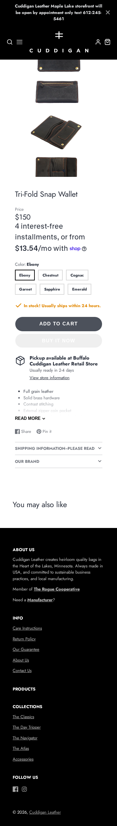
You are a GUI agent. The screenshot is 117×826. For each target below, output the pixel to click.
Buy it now (58, 340)
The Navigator (25, 738)
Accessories (23, 759)
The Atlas (21, 748)
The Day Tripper (27, 727)
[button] (43, 170)
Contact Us (22, 670)
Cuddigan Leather (45, 812)
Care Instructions (27, 628)
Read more (28, 418)
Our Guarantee (26, 649)
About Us (21, 660)
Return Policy (24, 639)
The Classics (23, 717)
